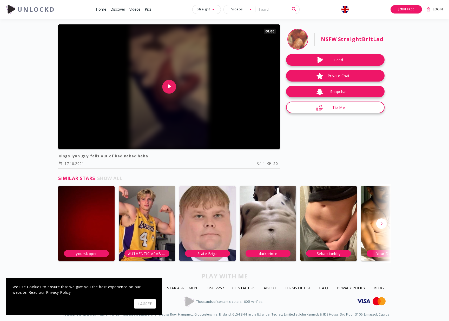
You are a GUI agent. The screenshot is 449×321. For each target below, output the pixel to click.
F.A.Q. (324, 288)
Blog (379, 288)
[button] (101, 9)
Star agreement (183, 288)
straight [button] (203, 9)
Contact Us (243, 288)
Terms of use (298, 288)
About (270, 288)
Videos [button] (237, 9)
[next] (381, 223)
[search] (294, 9)
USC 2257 (216, 288)
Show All (110, 178)
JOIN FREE (406, 9)
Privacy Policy (351, 288)
